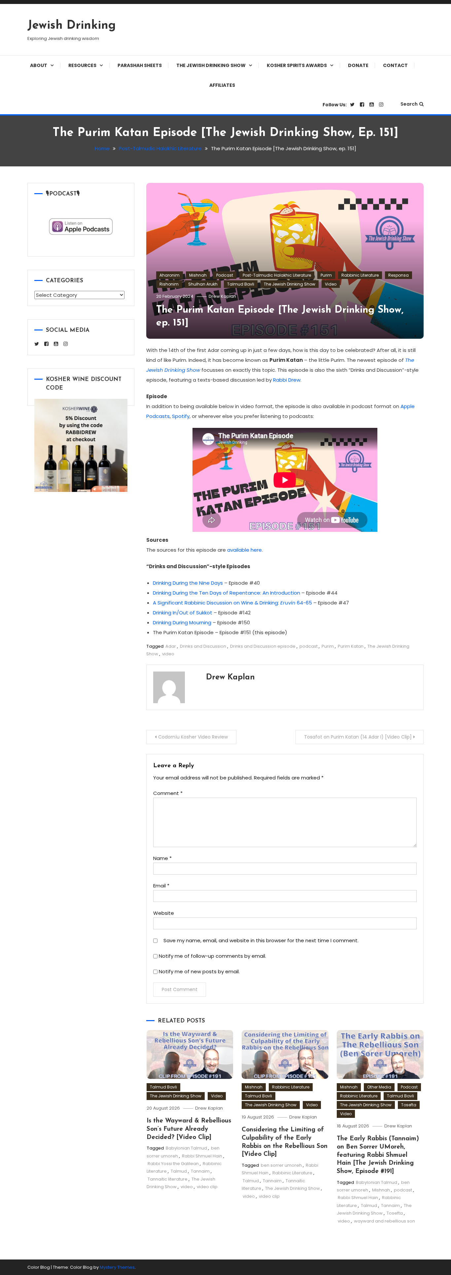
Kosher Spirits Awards (297, 65)
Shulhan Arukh (203, 284)
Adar (170, 646)
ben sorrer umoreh (281, 1165)
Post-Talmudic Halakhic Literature (277, 275)
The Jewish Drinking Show (211, 65)
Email (161, 885)
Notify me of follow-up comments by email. (212, 955)
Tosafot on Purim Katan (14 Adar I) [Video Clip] (358, 737)
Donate (358, 65)
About (38, 65)
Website (163, 913)
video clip (207, 1187)
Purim (326, 275)
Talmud (179, 1171)
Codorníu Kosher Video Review (193, 737)
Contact (395, 65)
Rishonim (169, 284)
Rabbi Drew (286, 379)
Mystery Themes (117, 1267)
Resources (82, 65)
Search (409, 104)
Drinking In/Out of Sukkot (182, 612)
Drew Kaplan (222, 296)
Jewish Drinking (71, 26)
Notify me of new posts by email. (199, 971)
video (168, 654)
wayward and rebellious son (384, 1221)
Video (330, 284)
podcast (308, 646)
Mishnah (198, 275)
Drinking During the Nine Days (188, 582)
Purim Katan (351, 646)
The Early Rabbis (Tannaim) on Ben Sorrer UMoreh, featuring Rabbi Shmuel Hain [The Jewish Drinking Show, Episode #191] (378, 1155)
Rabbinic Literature (360, 275)
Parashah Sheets (140, 65)
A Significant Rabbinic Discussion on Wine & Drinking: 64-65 (232, 602)
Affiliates (222, 85)
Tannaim (200, 1171)
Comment (168, 793)
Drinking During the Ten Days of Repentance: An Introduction (226, 592)
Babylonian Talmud (186, 1148)
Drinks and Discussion (203, 646)
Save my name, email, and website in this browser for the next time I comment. (261, 940)
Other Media (379, 1087)
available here (244, 549)
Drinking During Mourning (182, 622)
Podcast (224, 275)
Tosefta (408, 1105)
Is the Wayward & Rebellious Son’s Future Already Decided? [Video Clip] (189, 1129)
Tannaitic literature (168, 1179)
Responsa (398, 275)
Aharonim (169, 275)
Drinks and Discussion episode (262, 646)
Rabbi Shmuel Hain (202, 1156)
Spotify (181, 416)
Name (162, 858)
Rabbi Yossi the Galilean (173, 1163)
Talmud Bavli (240, 284)
